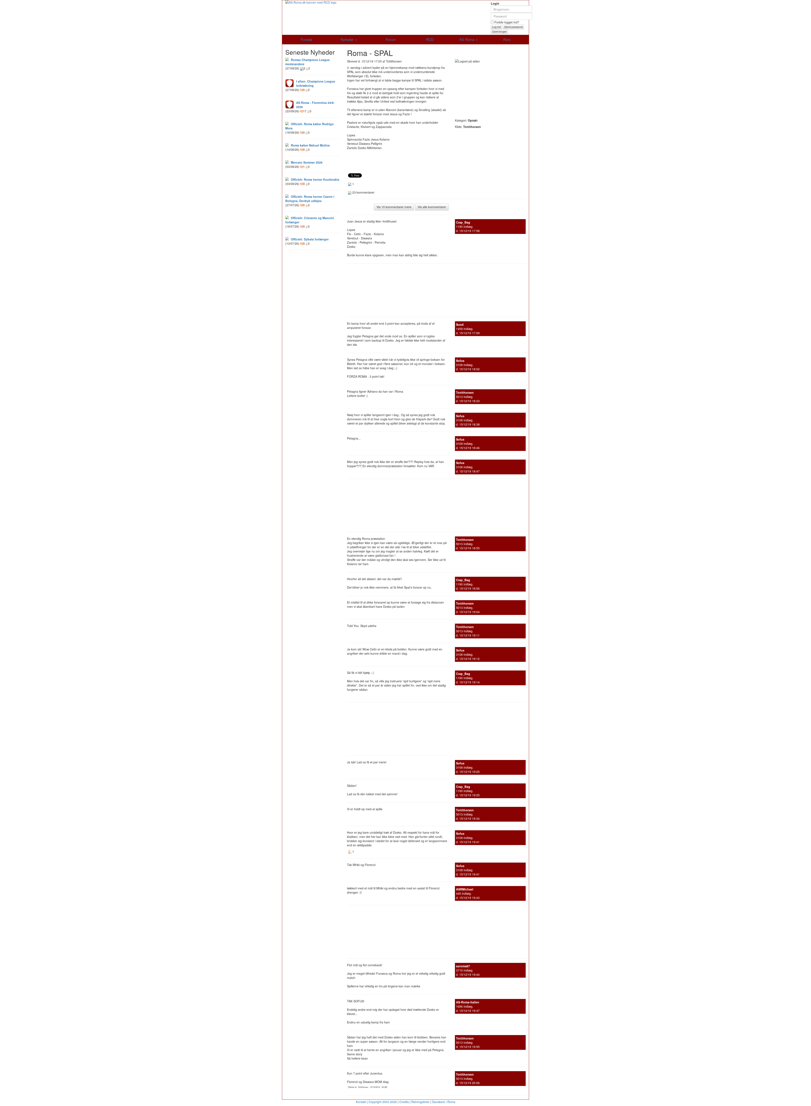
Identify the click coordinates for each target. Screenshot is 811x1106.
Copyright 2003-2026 (383, 1102)
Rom (507, 39)
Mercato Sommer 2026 (306, 162)
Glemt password (513, 26)
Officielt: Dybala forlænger (310, 239)
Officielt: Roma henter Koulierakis (315, 179)
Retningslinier (420, 1102)
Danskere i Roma (443, 1102)
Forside (306, 39)
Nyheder (348, 39)
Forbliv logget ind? (506, 22)
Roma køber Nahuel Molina (310, 145)
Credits (404, 1102)
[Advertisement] (490, 89)
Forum (391, 39)
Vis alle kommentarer (432, 207)
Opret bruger (499, 31)
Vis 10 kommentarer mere (394, 207)
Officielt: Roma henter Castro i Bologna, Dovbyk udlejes (309, 198)
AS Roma (467, 39)
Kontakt (361, 1102)
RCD (430, 39)
